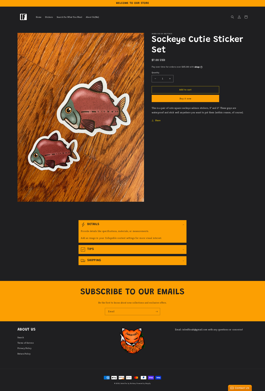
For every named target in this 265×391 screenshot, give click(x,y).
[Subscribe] (156, 311)
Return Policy (24, 353)
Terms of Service (25, 342)
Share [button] (158, 120)
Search (20, 337)
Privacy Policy (24, 348)
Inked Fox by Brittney (128, 383)
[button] (232, 17)
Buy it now (185, 98)
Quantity (155, 72)
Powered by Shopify (143, 383)
